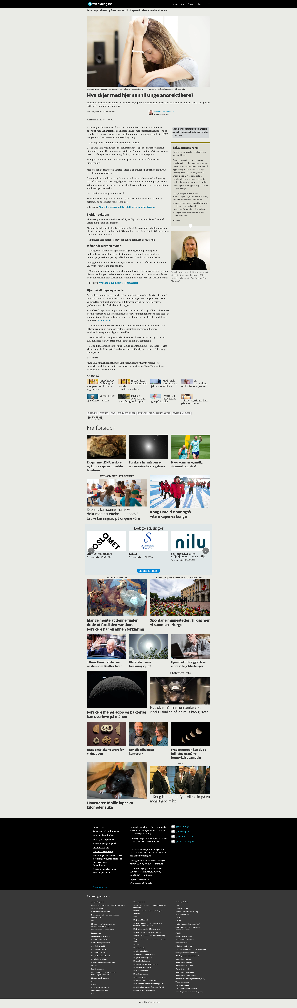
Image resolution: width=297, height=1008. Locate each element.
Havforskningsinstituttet (100, 943)
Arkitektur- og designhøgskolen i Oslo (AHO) (108, 905)
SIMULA (179, 917)
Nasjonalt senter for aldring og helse (147, 929)
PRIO (177, 905)
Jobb (200, 4)
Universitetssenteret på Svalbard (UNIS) (190, 979)
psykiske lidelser (181, 413)
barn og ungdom (126, 413)
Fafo (92, 921)
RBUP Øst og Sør (182, 908)
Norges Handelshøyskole (142, 957)
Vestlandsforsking (182, 982)
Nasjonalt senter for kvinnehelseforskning (149, 935)
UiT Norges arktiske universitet (187, 956)
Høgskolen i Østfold (98, 949)
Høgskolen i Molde (98, 946)
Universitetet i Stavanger (185, 972)
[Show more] (190, 226)
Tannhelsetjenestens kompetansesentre (191, 949)
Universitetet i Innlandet (185, 965)
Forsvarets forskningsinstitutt (102, 930)
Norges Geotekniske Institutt (144, 954)
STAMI (178, 933)
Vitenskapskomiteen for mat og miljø (189, 992)
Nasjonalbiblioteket (140, 920)
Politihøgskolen (182, 902)
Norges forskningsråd (141, 961)
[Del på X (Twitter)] (93, 418)
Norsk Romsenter (140, 977)
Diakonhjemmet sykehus (100, 912)
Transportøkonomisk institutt (187, 953)
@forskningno (183, 826)
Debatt (175, 4)
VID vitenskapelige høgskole (186, 988)
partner (104, 413)
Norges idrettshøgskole (142, 967)
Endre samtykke (100, 887)
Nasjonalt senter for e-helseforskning (147, 932)
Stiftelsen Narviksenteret (185, 939)
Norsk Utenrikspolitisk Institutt (145, 980)
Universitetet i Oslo (183, 969)
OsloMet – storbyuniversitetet (144, 990)
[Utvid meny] (209, 4)
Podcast (191, 4)
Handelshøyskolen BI (99, 939)
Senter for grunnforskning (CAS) (188, 924)
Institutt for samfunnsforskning (103, 962)
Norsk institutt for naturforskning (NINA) (148, 984)
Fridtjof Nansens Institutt (100, 936)
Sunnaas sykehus (182, 943)
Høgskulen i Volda (98, 953)
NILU (93, 993)
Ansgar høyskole (97, 902)
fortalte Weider (104, 320)
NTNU (135, 917)
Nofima (136, 945)
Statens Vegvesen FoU (184, 936)
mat (113, 413)
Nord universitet (139, 948)
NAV (92, 981)
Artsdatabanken (97, 908)
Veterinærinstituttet (183, 985)
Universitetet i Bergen (184, 962)
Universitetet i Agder (183, 959)
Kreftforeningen (97, 969)
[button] (91, 551)
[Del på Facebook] (89, 418)
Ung (183, 4)
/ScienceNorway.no (185, 841)
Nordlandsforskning (141, 951)
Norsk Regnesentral (140, 974)
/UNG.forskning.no (185, 836)
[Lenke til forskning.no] (126, 3)
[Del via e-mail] (101, 418)
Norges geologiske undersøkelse (145, 964)
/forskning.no (182, 831)
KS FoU (94, 965)
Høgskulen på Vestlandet (100, 956)
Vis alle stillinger (148, 570)
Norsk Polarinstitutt (140, 971)
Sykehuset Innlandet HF (184, 946)
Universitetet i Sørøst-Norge (186, 975)
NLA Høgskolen (139, 902)
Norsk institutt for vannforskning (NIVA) (148, 987)
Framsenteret (96, 933)
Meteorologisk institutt (100, 978)
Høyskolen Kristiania (99, 959)
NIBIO (93, 984)
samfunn (92, 413)
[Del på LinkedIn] (97, 418)
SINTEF (178, 921)
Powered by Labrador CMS (148, 1002)
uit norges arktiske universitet (154, 413)
